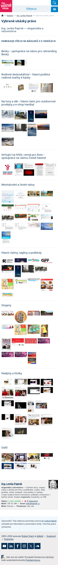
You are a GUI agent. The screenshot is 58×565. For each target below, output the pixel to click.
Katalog (10, 15)
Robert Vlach (28, 536)
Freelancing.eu (3, 557)
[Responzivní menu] (54, 9)
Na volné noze (2, 15)
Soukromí (51, 536)
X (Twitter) (31, 546)
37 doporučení (32, 501)
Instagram (24, 546)
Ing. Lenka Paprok (24, 15)
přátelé (40, 536)
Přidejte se (31, 8)
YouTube (4, 546)
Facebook (18, 546)
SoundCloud (37, 546)
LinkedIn (11, 546)
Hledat (54, 2)
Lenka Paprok (50, 521)
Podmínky (9, 539)
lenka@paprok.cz (33, 504)
